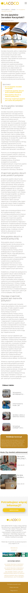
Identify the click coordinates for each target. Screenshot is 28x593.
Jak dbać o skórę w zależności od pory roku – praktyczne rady (19, 415)
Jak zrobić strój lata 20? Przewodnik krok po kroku (14, 572)
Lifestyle (13, 9)
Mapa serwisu (13, 587)
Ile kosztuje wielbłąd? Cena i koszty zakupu (18, 427)
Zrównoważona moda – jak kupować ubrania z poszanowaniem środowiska (19, 404)
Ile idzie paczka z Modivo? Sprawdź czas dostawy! (20, 476)
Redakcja (14, 548)
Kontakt (14, 550)
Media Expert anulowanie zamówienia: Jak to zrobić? (14, 576)
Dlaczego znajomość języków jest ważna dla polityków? (15, 99)
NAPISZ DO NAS (14, 510)
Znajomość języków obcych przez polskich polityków (14, 91)
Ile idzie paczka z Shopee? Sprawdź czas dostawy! (14, 565)
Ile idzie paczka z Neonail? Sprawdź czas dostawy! (14, 568)
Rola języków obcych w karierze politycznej (13, 95)
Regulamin (14, 590)
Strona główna (5, 9)
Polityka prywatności (14, 584)
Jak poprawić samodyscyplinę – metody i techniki (18, 393)
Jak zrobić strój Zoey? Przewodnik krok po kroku (21, 458)
